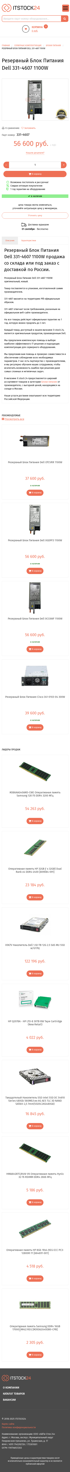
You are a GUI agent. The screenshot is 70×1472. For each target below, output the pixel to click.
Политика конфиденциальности (19, 1427)
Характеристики (28, 240)
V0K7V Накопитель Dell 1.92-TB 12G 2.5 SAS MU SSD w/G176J (35, 946)
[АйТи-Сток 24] (21, 7)
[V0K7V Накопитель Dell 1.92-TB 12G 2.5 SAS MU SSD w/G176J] (35, 924)
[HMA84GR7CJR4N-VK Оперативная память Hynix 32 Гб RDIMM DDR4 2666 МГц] (35, 1152)
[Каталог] (65, 11)
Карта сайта (8, 1424)
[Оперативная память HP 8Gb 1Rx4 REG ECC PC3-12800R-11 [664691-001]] (35, 1228)
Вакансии (9, 1399)
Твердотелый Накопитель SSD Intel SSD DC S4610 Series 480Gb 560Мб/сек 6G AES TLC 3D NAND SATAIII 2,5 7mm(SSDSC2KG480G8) (35, 1100)
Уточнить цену (35, 215)
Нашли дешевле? (35, 152)
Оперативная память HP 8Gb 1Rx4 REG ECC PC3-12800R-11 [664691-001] (35, 1251)
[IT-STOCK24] (16, 1379)
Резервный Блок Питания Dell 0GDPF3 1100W (35, 540)
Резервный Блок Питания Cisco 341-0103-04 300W (35, 696)
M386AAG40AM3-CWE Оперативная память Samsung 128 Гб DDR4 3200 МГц (35, 794)
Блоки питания (49, 381)
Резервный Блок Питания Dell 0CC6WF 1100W (35, 618)
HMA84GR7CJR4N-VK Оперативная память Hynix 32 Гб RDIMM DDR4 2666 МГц (35, 1175)
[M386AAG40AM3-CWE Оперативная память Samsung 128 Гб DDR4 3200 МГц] (35, 771)
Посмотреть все (14, 419)
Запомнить (29, 128)
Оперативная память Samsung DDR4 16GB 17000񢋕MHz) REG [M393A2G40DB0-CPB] (35, 1328)
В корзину (37, 174)
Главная (6, 45)
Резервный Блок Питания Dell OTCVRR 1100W (35, 462)
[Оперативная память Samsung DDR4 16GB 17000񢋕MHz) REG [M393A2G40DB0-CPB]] (35, 1305)
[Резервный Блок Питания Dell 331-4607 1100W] (35, 100)
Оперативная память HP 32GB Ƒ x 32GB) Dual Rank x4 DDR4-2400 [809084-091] (35, 870)
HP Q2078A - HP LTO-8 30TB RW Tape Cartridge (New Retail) (35, 1023)
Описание (9, 240)
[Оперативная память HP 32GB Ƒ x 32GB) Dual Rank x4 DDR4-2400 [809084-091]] (35, 847)
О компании (11, 1387)
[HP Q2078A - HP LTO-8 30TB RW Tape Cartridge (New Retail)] (35, 1000)
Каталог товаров (14, 1393)
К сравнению (12, 128)
